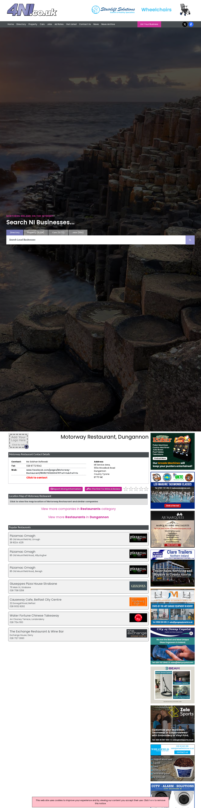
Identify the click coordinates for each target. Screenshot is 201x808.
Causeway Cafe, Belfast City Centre (36, 600)
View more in (78, 517)
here (151, 800)
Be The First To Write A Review (104, 488)
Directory (21, 24)
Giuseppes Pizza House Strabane (33, 584)
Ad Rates (59, 24)
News (96, 24)
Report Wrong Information (67, 488)
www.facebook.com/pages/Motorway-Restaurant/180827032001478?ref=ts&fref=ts (52, 471)
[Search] (190, 240)
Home (11, 24)
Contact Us (85, 24)
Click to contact (36, 477)
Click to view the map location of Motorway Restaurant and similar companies (54, 501)
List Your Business (149, 24)
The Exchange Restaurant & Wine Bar (37, 631)
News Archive (108, 24)
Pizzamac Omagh (22, 536)
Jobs (49, 24)
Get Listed (71, 24)
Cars (42, 24)
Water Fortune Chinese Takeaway (34, 615)
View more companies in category (78, 509)
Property (33, 24)
